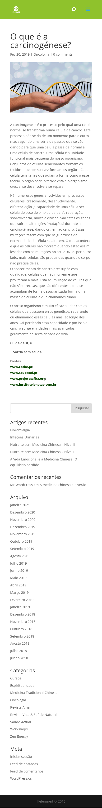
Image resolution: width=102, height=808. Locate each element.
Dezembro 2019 (22, 527)
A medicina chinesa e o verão (63, 484)
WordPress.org (21, 778)
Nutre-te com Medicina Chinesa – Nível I (42, 452)
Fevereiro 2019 (21, 600)
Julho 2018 (18, 650)
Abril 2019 (18, 585)
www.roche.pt (21, 367)
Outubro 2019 (21, 541)
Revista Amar (20, 707)
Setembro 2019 (22, 548)
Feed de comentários (26, 771)
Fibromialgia (20, 430)
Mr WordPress (21, 484)
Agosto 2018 (19, 643)
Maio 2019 (18, 578)
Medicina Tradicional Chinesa (33, 692)
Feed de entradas (24, 764)
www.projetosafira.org (27, 378)
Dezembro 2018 (22, 614)
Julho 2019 (18, 563)
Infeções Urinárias (24, 437)
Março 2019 (19, 592)
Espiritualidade (22, 685)
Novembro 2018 (22, 621)
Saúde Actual (20, 722)
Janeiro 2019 (20, 607)
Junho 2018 (19, 658)
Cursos (15, 678)
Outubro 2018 (21, 629)
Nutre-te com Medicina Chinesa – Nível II (42, 444)
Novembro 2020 (22, 519)
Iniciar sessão (21, 756)
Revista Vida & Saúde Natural (33, 714)
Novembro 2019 (22, 534)
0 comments (63, 54)
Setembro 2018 (22, 636)
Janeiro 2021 (20, 505)
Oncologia (41, 54)
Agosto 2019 (19, 556)
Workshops (19, 729)
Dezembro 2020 (22, 512)
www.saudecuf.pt (23, 373)
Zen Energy (19, 736)
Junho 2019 (19, 570)
